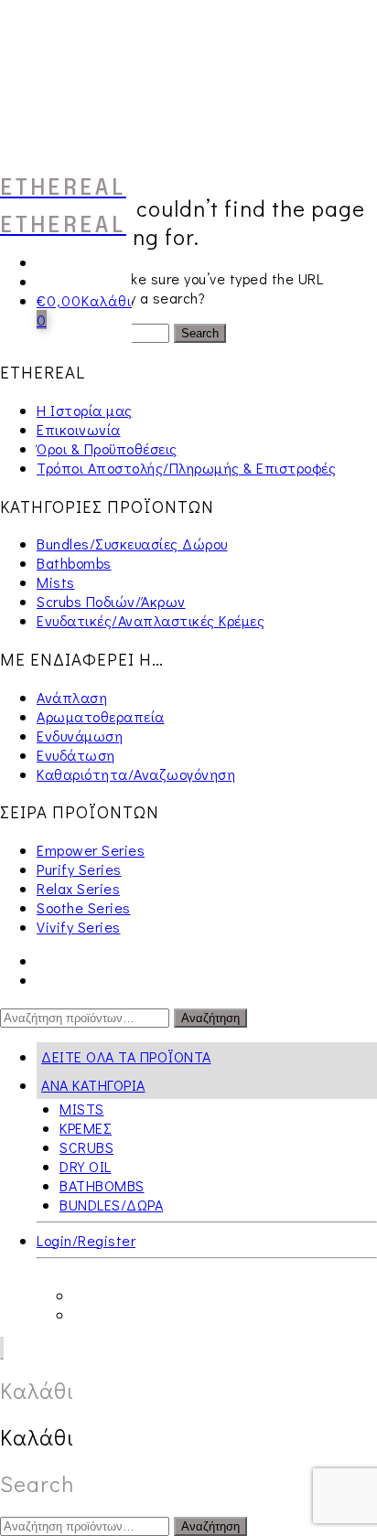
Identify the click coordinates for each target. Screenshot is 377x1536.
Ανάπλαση (72, 697)
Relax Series (78, 888)
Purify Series (79, 869)
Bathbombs (74, 562)
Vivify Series (79, 926)
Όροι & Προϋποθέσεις (107, 448)
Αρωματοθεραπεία (101, 716)
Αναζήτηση (210, 1018)
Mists (56, 582)
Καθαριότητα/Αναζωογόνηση (136, 774)
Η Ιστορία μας (85, 410)
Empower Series (91, 849)
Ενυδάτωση (76, 754)
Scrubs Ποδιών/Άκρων (111, 601)
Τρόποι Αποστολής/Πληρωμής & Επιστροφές (186, 467)
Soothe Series (84, 907)
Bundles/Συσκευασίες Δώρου (132, 543)
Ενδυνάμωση (80, 735)
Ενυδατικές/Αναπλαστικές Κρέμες (150, 620)
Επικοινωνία (79, 429)
